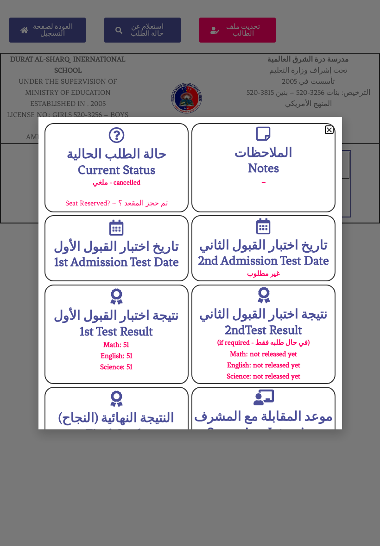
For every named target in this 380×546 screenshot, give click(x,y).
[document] (190, 273)
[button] (329, 129)
